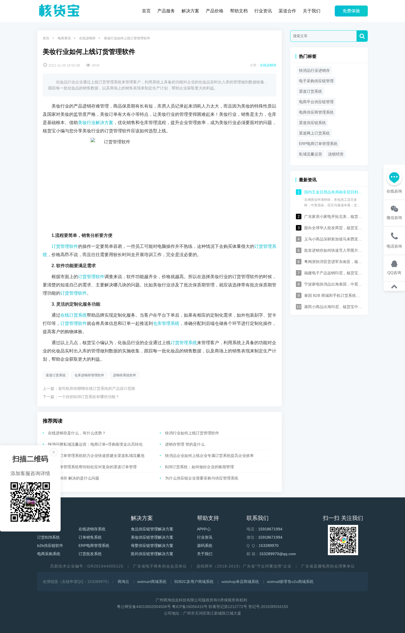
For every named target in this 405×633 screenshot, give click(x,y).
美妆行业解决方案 (95, 122)
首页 (146, 11)
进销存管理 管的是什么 (185, 444)
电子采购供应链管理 (316, 81)
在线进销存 (87, 38)
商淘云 (123, 581)
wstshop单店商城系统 (240, 581)
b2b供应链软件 (50, 545)
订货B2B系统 (48, 537)
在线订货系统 (73, 315)
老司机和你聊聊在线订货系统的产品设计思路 (96, 388)
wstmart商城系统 (151, 581)
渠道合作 (287, 11)
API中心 (204, 529)
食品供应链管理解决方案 (152, 529)
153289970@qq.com (277, 554)
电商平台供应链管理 (316, 102)
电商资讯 (64, 38)
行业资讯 (263, 11)
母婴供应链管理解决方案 (152, 545)
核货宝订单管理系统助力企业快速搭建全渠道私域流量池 (96, 455)
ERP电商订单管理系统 (318, 143)
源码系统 (204, 545)
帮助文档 (239, 11)
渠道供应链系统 (312, 122)
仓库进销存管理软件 (89, 375)
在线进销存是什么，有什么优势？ (77, 433)
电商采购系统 (48, 554)
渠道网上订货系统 (314, 133)
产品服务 (166, 11)
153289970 (269, 545)
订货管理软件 (65, 246)
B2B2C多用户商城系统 (194, 581)
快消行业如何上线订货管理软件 (192, 433)
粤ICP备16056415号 (189, 606)
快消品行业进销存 (314, 70)
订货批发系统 (90, 554)
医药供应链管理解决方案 (152, 554)
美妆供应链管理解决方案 (152, 537)
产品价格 (214, 11)
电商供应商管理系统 (316, 112)
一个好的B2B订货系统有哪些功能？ (88, 396)
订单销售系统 (90, 537)
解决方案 (190, 11)
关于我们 (311, 11)
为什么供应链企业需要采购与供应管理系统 (201, 478)
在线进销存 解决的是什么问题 (73, 478)
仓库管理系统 (166, 323)
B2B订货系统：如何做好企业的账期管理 (199, 467)
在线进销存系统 (92, 529)
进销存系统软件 (124, 375)
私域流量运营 (310, 154)
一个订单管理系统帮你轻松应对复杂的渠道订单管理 (92, 467)
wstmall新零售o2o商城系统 (290, 581)
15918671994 (270, 529)
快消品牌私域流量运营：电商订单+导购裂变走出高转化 (95, 444)
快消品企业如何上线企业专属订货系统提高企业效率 (209, 455)
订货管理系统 (184, 342)
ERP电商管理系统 (94, 545)
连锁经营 (336, 154)
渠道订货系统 (56, 375)
